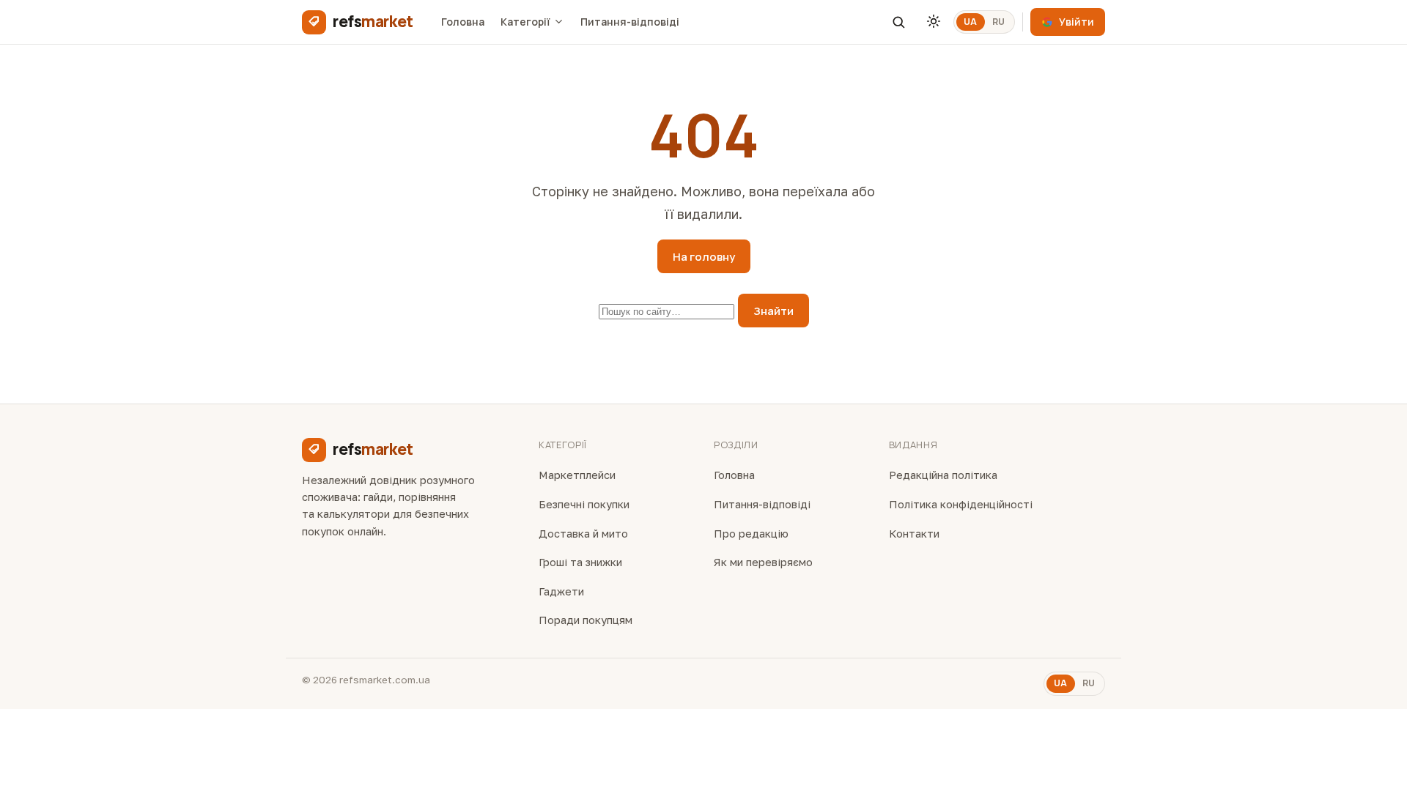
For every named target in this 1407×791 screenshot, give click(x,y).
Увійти (1076, 22)
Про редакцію (751, 533)
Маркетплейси (577, 475)
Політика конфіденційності (961, 504)
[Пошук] (898, 22)
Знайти (773, 311)
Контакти (914, 533)
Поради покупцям (585, 620)
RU (998, 21)
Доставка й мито (583, 533)
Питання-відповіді (629, 22)
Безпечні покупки (584, 504)
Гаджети (561, 591)
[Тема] (933, 22)
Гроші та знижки (580, 562)
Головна (462, 22)
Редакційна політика (943, 475)
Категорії (525, 22)
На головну (704, 256)
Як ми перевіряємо (763, 562)
